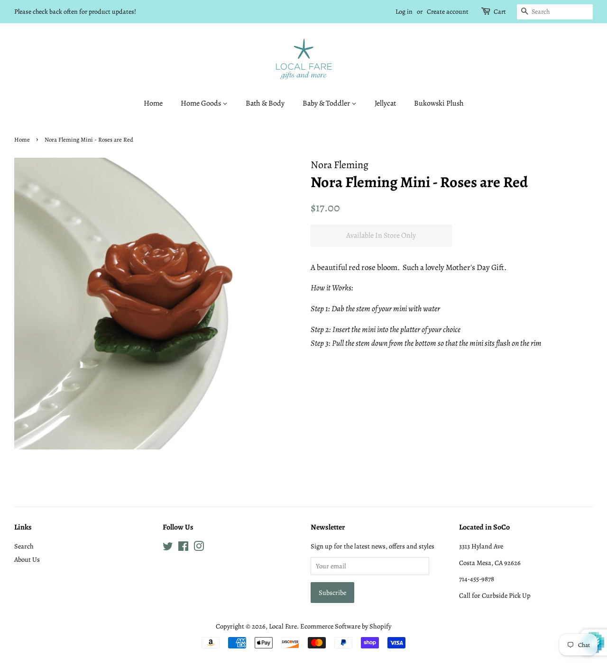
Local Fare (283, 626)
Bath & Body (265, 103)
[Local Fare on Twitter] (168, 548)
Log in (404, 11)
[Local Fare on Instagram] (198, 548)
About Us (27, 559)
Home (153, 103)
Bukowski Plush (439, 103)
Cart (500, 11)
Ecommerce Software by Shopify (345, 626)
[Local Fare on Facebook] (183, 548)
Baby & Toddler (327, 103)
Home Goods (201, 103)
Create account (448, 11)
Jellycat (385, 103)
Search (24, 546)
